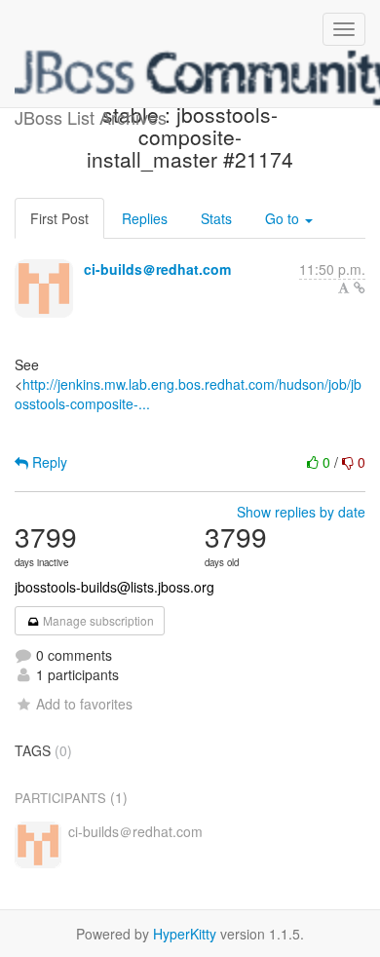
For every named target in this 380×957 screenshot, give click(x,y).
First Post (59, 218)
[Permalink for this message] (359, 287)
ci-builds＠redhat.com (157, 269)
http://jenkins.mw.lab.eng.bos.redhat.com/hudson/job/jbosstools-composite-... (188, 393)
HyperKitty (184, 933)
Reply (47, 462)
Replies (145, 218)
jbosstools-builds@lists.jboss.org (114, 586)
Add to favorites (84, 703)
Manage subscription (97, 620)
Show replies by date (301, 511)
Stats (216, 218)
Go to (284, 218)
